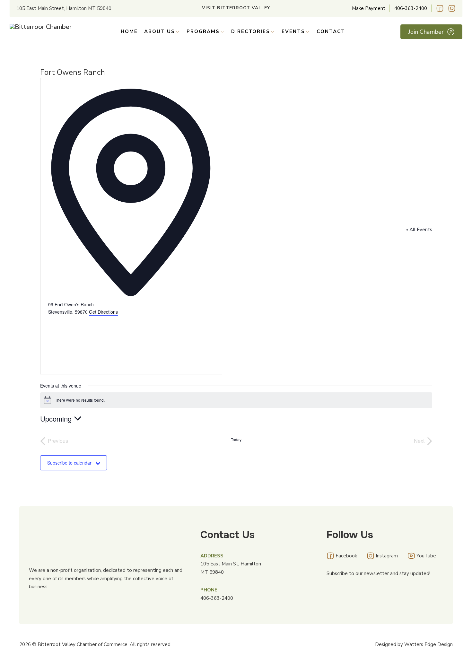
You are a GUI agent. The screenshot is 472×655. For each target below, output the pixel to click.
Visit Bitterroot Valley (236, 8)
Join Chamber (426, 32)
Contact (331, 31)
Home (129, 31)
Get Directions (103, 312)
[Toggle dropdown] (177, 31)
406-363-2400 (410, 8)
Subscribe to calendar (69, 462)
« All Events (419, 229)
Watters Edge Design (428, 644)
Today (236, 439)
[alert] (236, 400)
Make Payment (368, 8)
